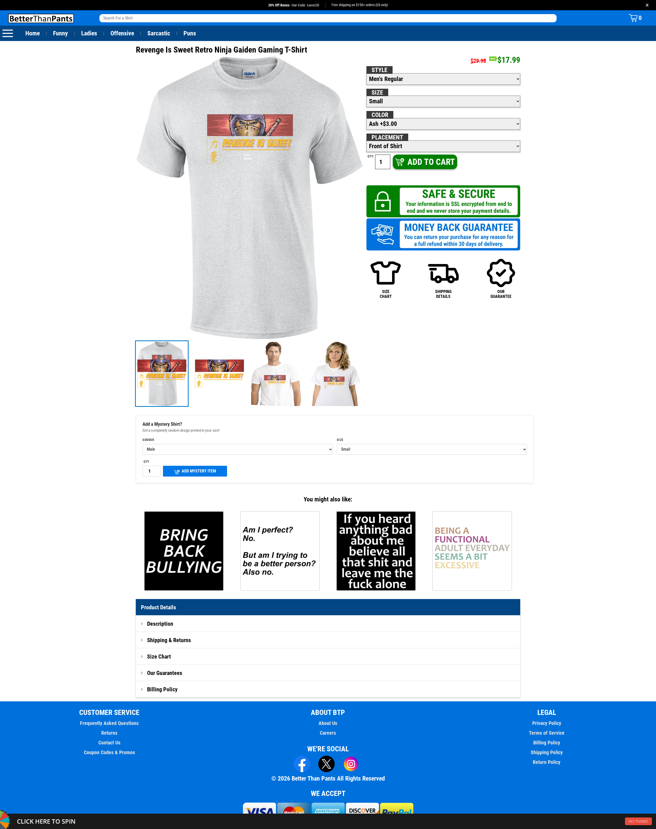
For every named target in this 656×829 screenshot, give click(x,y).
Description (160, 623)
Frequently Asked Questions (109, 723)
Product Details (158, 607)
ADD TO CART (431, 162)
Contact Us (109, 743)
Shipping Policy (547, 752)
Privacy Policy (546, 723)
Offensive (122, 33)
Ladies (89, 33)
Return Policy (546, 762)
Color (380, 114)
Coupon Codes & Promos (109, 752)
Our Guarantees (164, 673)
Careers (328, 733)
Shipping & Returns (169, 640)
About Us (328, 723)
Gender (148, 440)
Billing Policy (162, 689)
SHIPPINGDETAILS (443, 294)
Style (379, 70)
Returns (109, 733)
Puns (189, 33)
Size (377, 92)
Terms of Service (547, 733)
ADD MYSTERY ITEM (199, 471)
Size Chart (159, 656)
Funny (60, 33)
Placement (387, 137)
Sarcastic (158, 33)
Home (32, 33)
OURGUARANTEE (500, 294)
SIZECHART (386, 294)
